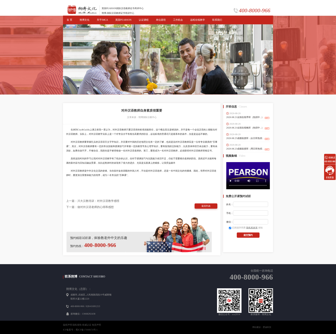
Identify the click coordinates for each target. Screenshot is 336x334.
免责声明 (96, 324)
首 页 (69, 20)
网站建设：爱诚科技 (261, 327)
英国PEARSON (123, 20)
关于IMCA (102, 20)
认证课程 (144, 20)
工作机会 (178, 20)
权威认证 (86, 324)
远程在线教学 (197, 20)
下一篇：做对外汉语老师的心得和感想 (90, 207)
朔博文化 (84, 20)
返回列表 (206, 206)
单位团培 (161, 20)
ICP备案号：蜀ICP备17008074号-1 (80, 329)
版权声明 (67, 324)
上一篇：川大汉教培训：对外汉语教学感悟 (92, 200)
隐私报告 (77, 324)
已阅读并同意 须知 (247, 227)
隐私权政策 (252, 227)
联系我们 (217, 20)
